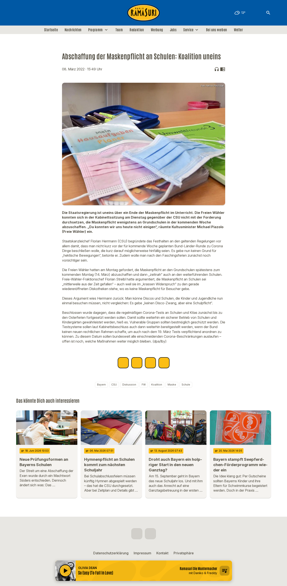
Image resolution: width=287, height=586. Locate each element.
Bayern (101, 384)
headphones (216, 69)
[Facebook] (20, 13)
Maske (172, 384)
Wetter (238, 30)
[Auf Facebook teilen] (123, 363)
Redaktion (137, 30)
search (268, 12)
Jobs (173, 30)
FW (144, 384)
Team (119, 30)
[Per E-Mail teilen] (164, 363)
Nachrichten (73, 30)
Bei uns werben (216, 30)
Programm (95, 30)
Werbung (157, 30)
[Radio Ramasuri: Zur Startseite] (143, 12)
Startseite (51, 30)
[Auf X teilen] (137, 363)
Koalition (156, 384)
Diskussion (129, 384)
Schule (186, 384)
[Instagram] (29, 13)
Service (188, 30)
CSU (114, 384)
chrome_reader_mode (222, 69)
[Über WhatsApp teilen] (150, 363)
